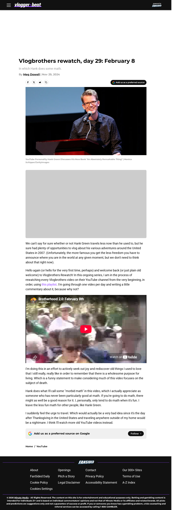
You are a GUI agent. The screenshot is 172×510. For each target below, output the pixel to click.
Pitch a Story (66, 476)
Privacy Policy (94, 476)
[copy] (46, 82)
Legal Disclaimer (69, 482)
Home (29, 446)
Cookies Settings (41, 488)
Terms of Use (131, 476)
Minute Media (21, 497)
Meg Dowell (31, 74)
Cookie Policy (39, 482)
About (34, 470)
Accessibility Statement (101, 482)
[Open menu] (9, 5)
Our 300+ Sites (132, 470)
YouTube (41, 446)
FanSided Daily (40, 476)
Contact (90, 470)
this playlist (49, 284)
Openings (64, 470)
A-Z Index (128, 482)
